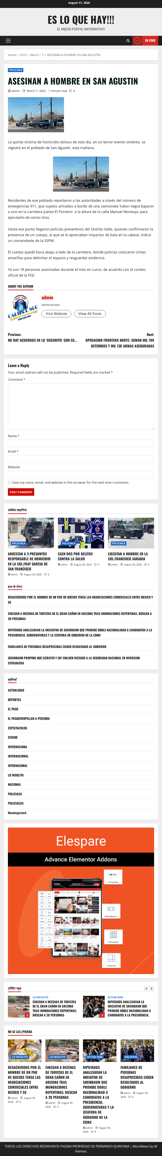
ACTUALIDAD (16, 690)
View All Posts (90, 313)
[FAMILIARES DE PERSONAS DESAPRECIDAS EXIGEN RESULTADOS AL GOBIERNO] (137, 1050)
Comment (16, 379)
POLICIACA (15, 70)
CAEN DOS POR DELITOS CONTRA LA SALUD (75, 556)
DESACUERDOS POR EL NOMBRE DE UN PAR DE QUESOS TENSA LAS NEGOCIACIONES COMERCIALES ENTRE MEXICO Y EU (24, 1080)
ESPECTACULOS (17, 728)
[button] (8, 40)
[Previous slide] (146, 988)
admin (15, 91)
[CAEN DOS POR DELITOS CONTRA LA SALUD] (81, 533)
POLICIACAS (16, 803)
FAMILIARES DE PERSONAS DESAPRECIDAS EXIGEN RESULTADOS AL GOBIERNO (57, 646)
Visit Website (56, 313)
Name (13, 436)
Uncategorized (17, 812)
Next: (120, 340)
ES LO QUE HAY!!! (81, 19)
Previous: (42, 337)
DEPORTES (14, 699)
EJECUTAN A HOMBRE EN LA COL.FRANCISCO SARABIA (128, 556)
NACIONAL (14, 784)
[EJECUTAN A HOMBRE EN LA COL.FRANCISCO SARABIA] (131, 533)
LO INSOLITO (16, 775)
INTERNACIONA (17, 746)
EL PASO (13, 709)
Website (14, 467)
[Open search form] (128, 41)
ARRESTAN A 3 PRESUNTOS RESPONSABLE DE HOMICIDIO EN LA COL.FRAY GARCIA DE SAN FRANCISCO (29, 561)
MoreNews (141, 1146)
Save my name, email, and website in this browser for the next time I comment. (70, 482)
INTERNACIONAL (18, 756)
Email (13, 451)
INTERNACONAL (17, 765)
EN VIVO (150, 40)
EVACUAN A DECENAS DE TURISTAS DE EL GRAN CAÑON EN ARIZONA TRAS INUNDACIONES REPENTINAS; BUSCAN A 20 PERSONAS (61, 1082)
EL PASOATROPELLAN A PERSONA (29, 718)
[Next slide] (151, 988)
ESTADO (12, 737)
